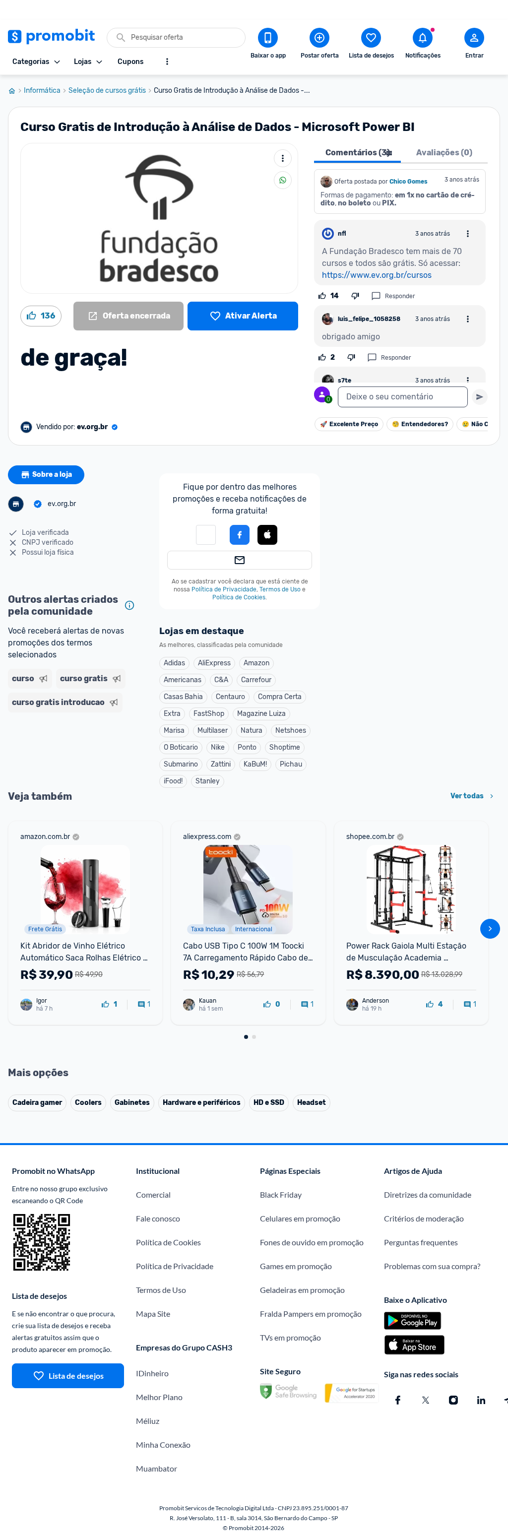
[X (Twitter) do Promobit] (426, 1400)
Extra (172, 713)
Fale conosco (158, 1218)
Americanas (182, 680)
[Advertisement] (73, 747)
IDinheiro (152, 1373)
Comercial (153, 1194)
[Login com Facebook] (240, 535)
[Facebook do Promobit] (398, 1400)
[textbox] (402, 397)
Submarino (181, 764)
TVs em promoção (290, 1337)
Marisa (174, 730)
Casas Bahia (183, 697)
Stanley (207, 781)
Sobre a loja (52, 474)
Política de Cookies (238, 597)
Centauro (230, 697)
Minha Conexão (163, 1444)
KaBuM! (255, 764)
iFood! (173, 781)
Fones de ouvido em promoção (312, 1242)
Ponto (247, 747)
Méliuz (147, 1420)
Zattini (221, 764)
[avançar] (490, 929)
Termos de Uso (280, 589)
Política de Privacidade (223, 589)
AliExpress (214, 663)
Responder (400, 296)
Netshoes (290, 730)
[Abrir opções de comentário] (468, 234)
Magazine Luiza (261, 713)
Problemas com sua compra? (432, 1266)
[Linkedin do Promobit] (481, 1400)
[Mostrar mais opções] (167, 61)
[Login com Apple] (267, 535)
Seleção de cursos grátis (107, 91)
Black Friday (281, 1194)
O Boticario (181, 747)
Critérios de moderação (424, 1218)
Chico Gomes (408, 181)
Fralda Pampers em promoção (311, 1313)
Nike (218, 747)
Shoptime (284, 747)
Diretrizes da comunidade (427, 1194)
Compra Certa (280, 697)
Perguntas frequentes (421, 1242)
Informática (42, 91)
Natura (251, 730)
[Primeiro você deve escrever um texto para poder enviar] (480, 397)
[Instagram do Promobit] (453, 1400)
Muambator (156, 1468)
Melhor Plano (159, 1397)
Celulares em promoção (300, 1218)
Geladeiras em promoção (302, 1289)
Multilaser (212, 730)
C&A (221, 680)
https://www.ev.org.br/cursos (377, 275)
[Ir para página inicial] (16, 91)
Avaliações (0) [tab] (444, 152)
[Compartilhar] (283, 180)
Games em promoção (296, 1266)
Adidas (174, 663)
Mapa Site (153, 1313)
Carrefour (256, 680)
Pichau (291, 764)
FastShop (208, 713)
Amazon (256, 663)
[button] (206, 535)
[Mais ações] (283, 158)
